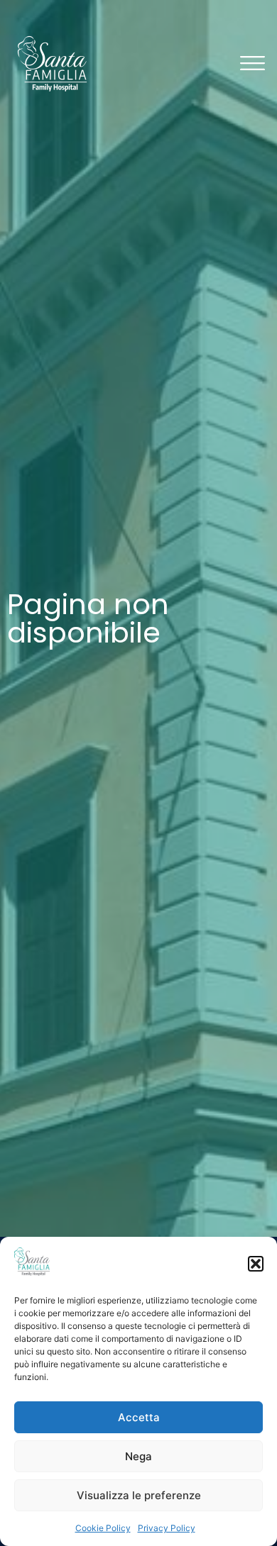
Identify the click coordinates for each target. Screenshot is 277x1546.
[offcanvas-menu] (252, 64)
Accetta (139, 1417)
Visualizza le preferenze (139, 1495)
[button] (256, 1264)
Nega (138, 1456)
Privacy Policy (166, 1528)
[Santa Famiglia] (52, 64)
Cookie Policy (103, 1528)
